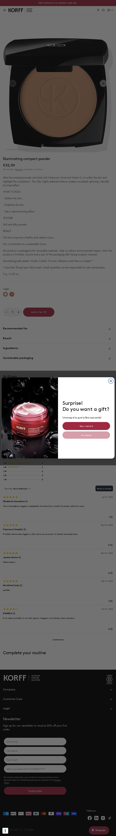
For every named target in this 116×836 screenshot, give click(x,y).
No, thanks (86, 435)
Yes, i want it (86, 426)
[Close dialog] (110, 381)
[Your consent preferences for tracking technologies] (5, 831)
